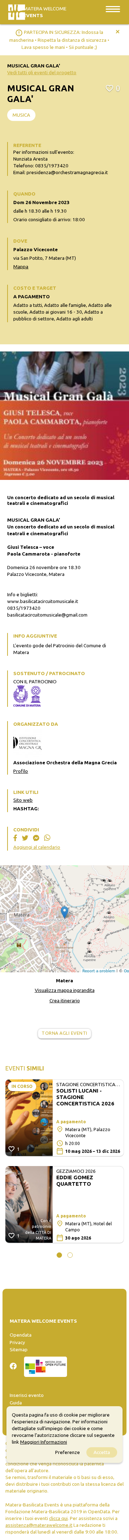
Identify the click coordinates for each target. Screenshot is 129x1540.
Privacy (17, 1342)
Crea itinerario (64, 1000)
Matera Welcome (44, 12)
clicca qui (58, 1518)
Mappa (20, 266)
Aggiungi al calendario (36, 847)
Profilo (20, 771)
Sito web (23, 800)
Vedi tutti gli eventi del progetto (41, 72)
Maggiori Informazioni (43, 1442)
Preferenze (67, 1452)
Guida (16, 1402)
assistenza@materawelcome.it (38, 1525)
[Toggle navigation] (113, 9)
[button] (59, 1255)
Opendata (21, 1335)
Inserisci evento (27, 1395)
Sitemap (19, 1349)
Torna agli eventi (64, 1033)
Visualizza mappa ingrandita (65, 990)
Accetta (102, 1452)
